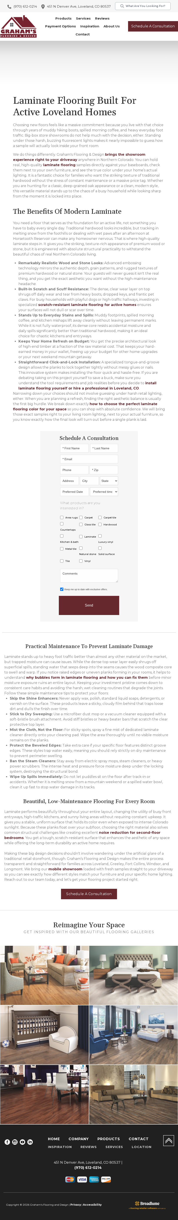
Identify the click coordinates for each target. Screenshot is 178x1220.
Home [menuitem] (54, 1139)
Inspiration (89, 26)
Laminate (90, 536)
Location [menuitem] (142, 1147)
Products (63, 18)
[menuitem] (7, 1142)
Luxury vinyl (105, 541)
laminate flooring (59, 165)
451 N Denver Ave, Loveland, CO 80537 (79, 6)
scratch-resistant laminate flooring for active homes (87, 305)
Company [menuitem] (79, 1139)
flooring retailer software (143, 1208)
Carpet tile (110, 517)
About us (112, 26)
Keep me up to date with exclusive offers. (86, 589)
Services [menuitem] (114, 1147)
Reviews (102, 18)
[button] (63, 19)
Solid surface (106, 554)
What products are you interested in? (80, 505)
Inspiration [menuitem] (60, 1147)
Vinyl (87, 561)
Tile (67, 561)
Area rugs (71, 517)
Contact (83, 34)
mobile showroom (65, 869)
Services (83, 18)
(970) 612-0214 (25, 6)
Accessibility (92, 1204)
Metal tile (70, 548)
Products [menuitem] (108, 1139)
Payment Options (60, 26)
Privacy (75, 1204)
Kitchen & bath (69, 541)
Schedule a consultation (153, 26)
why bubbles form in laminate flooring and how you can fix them (87, 677)
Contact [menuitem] (139, 1139)
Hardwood (110, 524)
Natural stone (87, 554)
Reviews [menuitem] (89, 1147)
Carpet (88, 517)
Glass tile (90, 524)
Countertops (68, 529)
